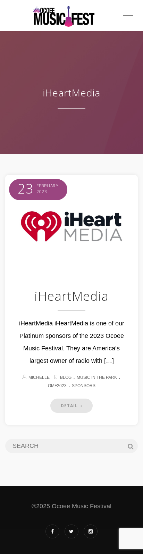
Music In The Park (97, 377)
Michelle (39, 377)
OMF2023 (57, 385)
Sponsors (83, 385)
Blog (66, 377)
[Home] (64, 15)
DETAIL (70, 406)
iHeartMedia (71, 296)
